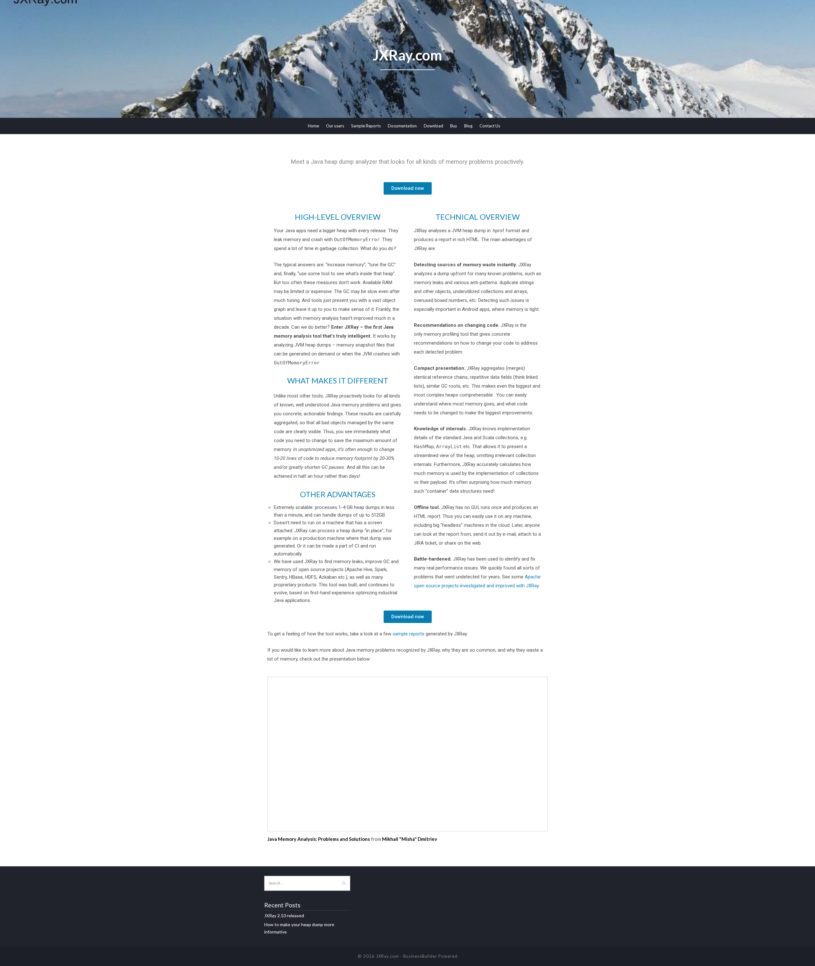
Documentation (402, 125)
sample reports (408, 634)
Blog (468, 125)
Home (313, 125)
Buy (453, 125)
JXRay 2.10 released (284, 915)
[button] (408, 188)
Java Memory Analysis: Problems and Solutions (318, 839)
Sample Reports (366, 125)
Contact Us (489, 125)
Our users (335, 125)
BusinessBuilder (420, 956)
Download (433, 125)
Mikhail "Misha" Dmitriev (409, 839)
